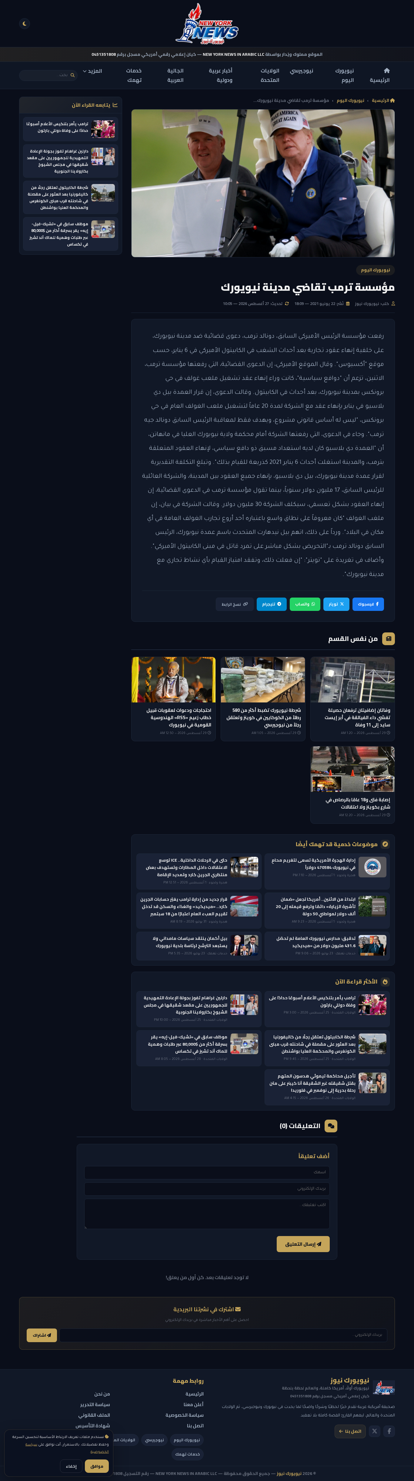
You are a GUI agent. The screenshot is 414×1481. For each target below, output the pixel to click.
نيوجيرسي (301, 70)
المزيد (95, 71)
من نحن (102, 1394)
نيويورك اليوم (344, 75)
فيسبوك (366, 604)
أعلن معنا (194, 1404)
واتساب (302, 604)
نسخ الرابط (231, 604)
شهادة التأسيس (92, 1426)
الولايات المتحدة (270, 75)
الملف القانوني (94, 1415)
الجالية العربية (175, 75)
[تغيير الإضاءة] (24, 23)
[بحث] (73, 75)
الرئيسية (380, 80)
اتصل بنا (353, 1431)
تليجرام (268, 604)
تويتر (333, 604)
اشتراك (40, 1335)
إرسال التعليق (301, 1244)
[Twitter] (374, 1431)
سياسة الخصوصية (184, 1415)
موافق (96, 1466)
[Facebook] (389, 1431)
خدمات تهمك (134, 75)
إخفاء (71, 1466)
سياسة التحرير (95, 1404)
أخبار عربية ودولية (220, 75)
